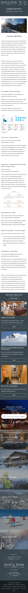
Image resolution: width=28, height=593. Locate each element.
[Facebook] (11, 422)
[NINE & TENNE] (10, 3)
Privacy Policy (16, 588)
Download (15, 575)
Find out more (8, 461)
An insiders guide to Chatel (14, 573)
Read (14, 326)
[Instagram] (16, 422)
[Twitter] (14, 422)
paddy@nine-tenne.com (14, 559)
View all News (14, 298)
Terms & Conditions (6, 588)
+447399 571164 (14, 557)
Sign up (22, 416)
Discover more (8, 441)
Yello (14, 590)
